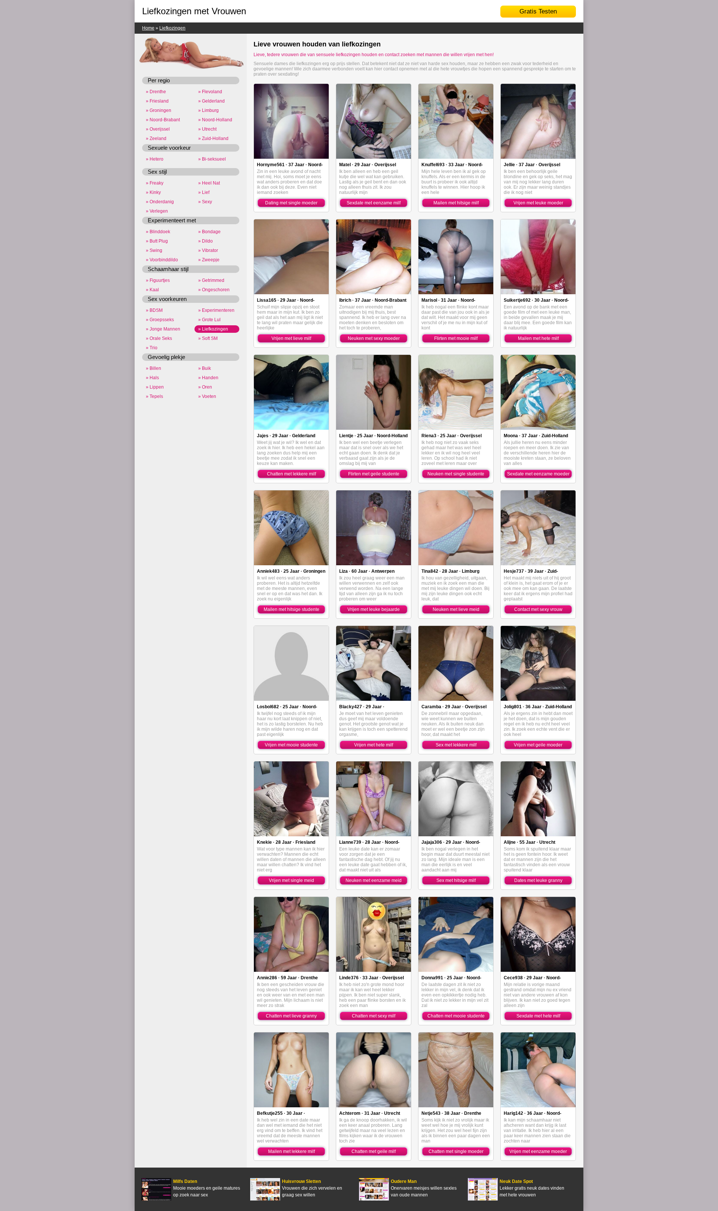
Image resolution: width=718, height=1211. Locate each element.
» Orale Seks (159, 338)
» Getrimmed (211, 280)
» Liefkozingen (213, 329)
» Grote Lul (209, 319)
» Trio (151, 347)
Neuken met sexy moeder (374, 338)
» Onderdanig (160, 201)
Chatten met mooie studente (456, 1016)
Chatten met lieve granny (291, 1016)
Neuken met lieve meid (456, 609)
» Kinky (153, 192)
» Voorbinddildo (162, 259)
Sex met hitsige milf (456, 880)
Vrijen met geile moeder (538, 745)
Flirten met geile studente (373, 474)
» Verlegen (157, 211)
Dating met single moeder (291, 203)
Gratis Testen (538, 11)
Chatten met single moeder (456, 1151)
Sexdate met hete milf (538, 1016)
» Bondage (209, 231)
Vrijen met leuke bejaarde (373, 609)
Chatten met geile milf (374, 1151)
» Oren (205, 387)
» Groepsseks (160, 319)
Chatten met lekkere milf (291, 474)
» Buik (204, 368)
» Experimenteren (216, 310)
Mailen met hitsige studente (291, 609)
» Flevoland (210, 91)
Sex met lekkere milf (456, 745)
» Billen (153, 368)
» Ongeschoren (214, 289)
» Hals (152, 377)
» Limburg (208, 110)
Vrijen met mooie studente (291, 745)
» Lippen (155, 387)
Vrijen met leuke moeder (538, 203)
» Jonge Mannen (163, 329)
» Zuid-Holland (213, 138)
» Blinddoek (158, 231)
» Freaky (154, 183)
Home (148, 28)
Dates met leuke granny (538, 880)
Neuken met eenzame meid (374, 880)
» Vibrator (208, 250)
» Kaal (152, 289)
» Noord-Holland (215, 119)
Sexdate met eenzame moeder (538, 474)
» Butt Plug (157, 241)
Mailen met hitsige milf (456, 203)
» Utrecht (207, 129)
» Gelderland (211, 101)
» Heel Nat (209, 183)
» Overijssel (158, 129)
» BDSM (154, 310)
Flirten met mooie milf (456, 338)
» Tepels (154, 396)
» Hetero (154, 159)
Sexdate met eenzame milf (374, 203)
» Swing (154, 250)
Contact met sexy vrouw (538, 609)
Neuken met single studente (455, 474)
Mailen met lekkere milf (291, 1151)
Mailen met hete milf (538, 338)
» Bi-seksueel (212, 159)
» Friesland (157, 101)
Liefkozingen (172, 28)
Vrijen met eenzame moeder (538, 1151)
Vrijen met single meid (291, 880)
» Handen (208, 377)
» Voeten (207, 396)
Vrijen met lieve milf (291, 338)
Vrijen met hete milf (373, 745)
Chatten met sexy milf (373, 1016)
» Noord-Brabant (163, 119)
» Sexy (205, 201)
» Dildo (205, 241)
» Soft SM (208, 338)
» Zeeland (156, 138)
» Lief (203, 192)
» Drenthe (156, 91)
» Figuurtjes (158, 280)
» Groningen (158, 110)
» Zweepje (209, 259)
